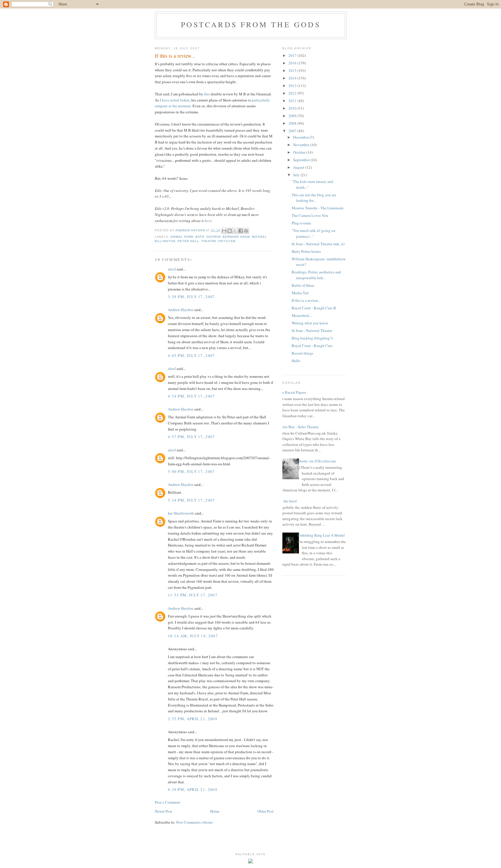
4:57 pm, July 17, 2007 (191, 436)
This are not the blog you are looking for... (314, 197)
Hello (296, 360)
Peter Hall (188, 241)
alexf (172, 269)
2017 (292, 55)
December (301, 137)
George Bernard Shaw (227, 236)
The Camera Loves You (310, 215)
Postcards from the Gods (251, 24)
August (299, 167)
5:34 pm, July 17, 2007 (191, 500)
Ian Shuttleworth (181, 513)
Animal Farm (181, 236)
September (302, 159)
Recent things (302, 353)
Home (214, 811)
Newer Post (163, 811)
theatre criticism (218, 241)
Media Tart (300, 292)
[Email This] (224, 231)
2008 (292, 123)
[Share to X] (235, 231)
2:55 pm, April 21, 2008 (192, 718)
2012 (292, 93)
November (301, 144)
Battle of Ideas (303, 285)
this (207, 94)
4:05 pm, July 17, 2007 (191, 355)
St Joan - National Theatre (312, 330)
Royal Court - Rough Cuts (312, 345)
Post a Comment (167, 802)
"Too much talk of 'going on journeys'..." (313, 233)
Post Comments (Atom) (194, 822)
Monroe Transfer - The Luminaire (318, 207)
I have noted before (175, 100)
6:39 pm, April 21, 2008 (192, 789)
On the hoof (287, 501)
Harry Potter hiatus (306, 251)
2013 (292, 85)
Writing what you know (310, 323)
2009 (292, 115)
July (297, 174)
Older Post (265, 811)
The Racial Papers (292, 392)
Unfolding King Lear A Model (321, 535)
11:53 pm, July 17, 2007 (192, 595)
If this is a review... (306, 300)
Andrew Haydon (180, 309)
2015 (292, 70)
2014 (292, 78)
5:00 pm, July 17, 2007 (191, 471)
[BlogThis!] (230, 231)
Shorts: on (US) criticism (316, 461)
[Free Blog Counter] (250, 862)
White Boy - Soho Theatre (298, 426)
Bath (199, 236)
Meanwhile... (302, 315)
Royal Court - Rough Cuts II (314, 307)
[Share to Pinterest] (246, 231)
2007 (292, 130)
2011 (292, 100)
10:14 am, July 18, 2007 (193, 635)
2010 (292, 108)
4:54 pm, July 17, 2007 (191, 396)
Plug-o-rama (301, 223)
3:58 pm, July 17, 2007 (191, 296)
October (299, 152)
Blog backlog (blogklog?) (312, 338)
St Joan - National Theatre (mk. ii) (318, 243)
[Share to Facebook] (241, 231)
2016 (292, 63)
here (208, 220)
